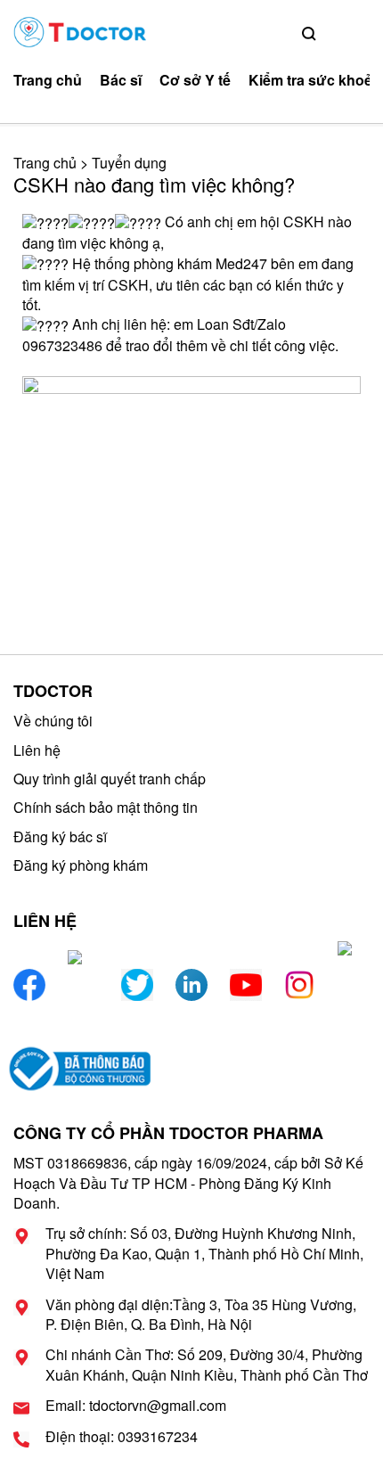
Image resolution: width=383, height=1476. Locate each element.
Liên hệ (37, 750)
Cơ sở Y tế (195, 80)
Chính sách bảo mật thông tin (105, 807)
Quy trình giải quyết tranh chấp (109, 778)
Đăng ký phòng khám (80, 865)
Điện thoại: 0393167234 (121, 1437)
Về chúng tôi (53, 720)
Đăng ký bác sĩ (60, 836)
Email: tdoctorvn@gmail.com (135, 1405)
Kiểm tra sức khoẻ (310, 80)
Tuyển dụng (129, 162)
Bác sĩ (121, 80)
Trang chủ (47, 80)
